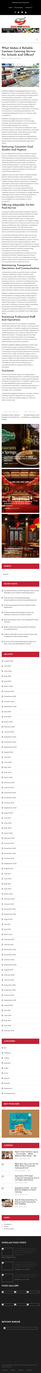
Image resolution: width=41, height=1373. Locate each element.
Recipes (7, 1083)
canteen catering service (17, 345)
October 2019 (9, 995)
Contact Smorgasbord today (12, 393)
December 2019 (10, 985)
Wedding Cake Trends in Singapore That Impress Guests (11, 417)
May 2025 (7, 712)
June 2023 (8, 823)
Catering (7, 1053)
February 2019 (9, 1030)
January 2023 (9, 843)
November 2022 (10, 853)
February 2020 (9, 975)
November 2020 (10, 955)
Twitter (13, 1370)
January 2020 (9, 980)
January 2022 (9, 904)
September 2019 (10, 1000)
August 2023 (8, 813)
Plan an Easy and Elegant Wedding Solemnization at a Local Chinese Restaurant (20, 599)
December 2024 (10, 737)
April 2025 (7, 717)
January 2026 (9, 691)
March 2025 (8, 722)
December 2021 (10, 909)
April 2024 (7, 772)
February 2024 (9, 782)
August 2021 (8, 919)
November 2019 (9, 990)
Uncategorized (9, 1093)
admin (6, 463)
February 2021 (9, 939)
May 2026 (7, 676)
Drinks (6, 1068)
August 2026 (8, 661)
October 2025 (9, 701)
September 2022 (10, 863)
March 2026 (8, 686)
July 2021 (7, 924)
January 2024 (9, 787)
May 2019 (7, 1020)
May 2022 (7, 884)
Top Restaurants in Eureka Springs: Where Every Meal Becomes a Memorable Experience (21, 592)
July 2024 (7, 757)
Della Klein (5, 58)
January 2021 (9, 944)
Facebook (5, 1370)
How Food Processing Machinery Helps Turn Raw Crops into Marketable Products (20, 642)
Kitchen (6, 1078)
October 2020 (9, 960)
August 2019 (8, 1005)
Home (10, 7)
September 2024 (10, 747)
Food (6, 1073)
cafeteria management (17, 91)
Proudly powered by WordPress (11, 1365)
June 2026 (8, 671)
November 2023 (10, 798)
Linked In (20, 1370)
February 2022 (9, 899)
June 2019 (7, 1015)
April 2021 (7, 929)
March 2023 (8, 833)
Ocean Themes (7, 1367)
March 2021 (8, 934)
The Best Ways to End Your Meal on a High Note (30, 416)
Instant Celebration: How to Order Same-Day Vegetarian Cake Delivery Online (20, 635)
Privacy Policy (18, 7)
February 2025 (9, 727)
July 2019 (7, 1010)
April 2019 (7, 1025)
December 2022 (10, 848)
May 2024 (7, 767)
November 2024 (10, 742)
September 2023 (10, 808)
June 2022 (8, 879)
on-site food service (15, 212)
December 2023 (10, 793)
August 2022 (8, 868)
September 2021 (10, 914)
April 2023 (7, 828)
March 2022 (8, 894)
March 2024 (8, 777)
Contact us (28, 7)
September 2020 (10, 965)
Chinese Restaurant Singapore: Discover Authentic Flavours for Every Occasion (19, 613)
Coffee (6, 1058)
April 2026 (7, 681)
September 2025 (10, 706)
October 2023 (9, 803)
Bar (5, 1048)
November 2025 (10, 696)
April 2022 (7, 889)
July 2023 (7, 818)
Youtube (29, 1370)
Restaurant (8, 1088)
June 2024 (8, 762)
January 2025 (9, 732)
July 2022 (7, 874)
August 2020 (8, 970)
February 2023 (9, 838)
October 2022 (9, 858)
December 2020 (10, 949)
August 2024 (8, 752)
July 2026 (7, 666)
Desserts (7, 1063)
